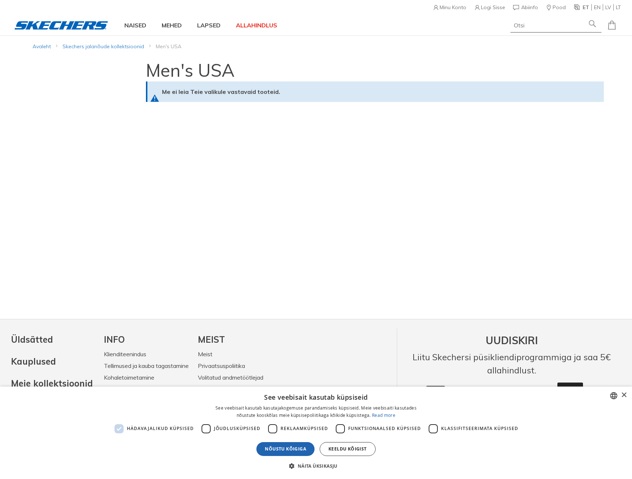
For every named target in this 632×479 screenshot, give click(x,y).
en (597, 7)
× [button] (624, 395)
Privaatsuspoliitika (221, 365)
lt (618, 7)
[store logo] (61, 25)
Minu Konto (453, 7)
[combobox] (556, 25)
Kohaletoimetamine (129, 377)
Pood (559, 7)
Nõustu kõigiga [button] (285, 449)
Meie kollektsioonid (52, 383)
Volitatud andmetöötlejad (230, 377)
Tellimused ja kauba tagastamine (146, 365)
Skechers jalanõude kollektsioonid (104, 46)
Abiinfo (529, 7)
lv (608, 7)
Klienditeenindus (125, 354)
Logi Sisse (493, 7)
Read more (383, 415)
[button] (315, 465)
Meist (205, 354)
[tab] (146, 339)
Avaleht (42, 46)
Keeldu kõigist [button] (347, 449)
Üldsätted (32, 339)
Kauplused (33, 361)
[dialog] (316, 433)
